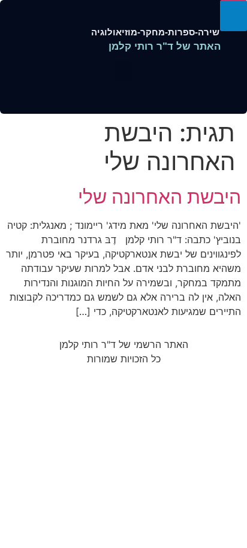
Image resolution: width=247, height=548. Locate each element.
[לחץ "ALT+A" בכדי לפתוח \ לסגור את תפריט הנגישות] (233, 15)
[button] (123, 71)
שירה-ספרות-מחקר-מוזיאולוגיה (155, 32)
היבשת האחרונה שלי (159, 196)
